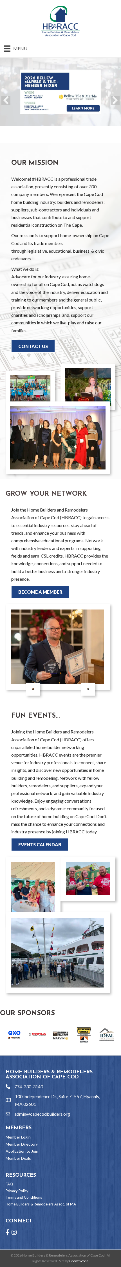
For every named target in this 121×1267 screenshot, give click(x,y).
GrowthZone (79, 1261)
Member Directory (22, 1144)
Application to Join (22, 1151)
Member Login (18, 1137)
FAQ (9, 1184)
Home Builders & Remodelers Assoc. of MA (41, 1204)
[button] (5, 100)
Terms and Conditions (24, 1197)
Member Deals (18, 1158)
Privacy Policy (17, 1191)
